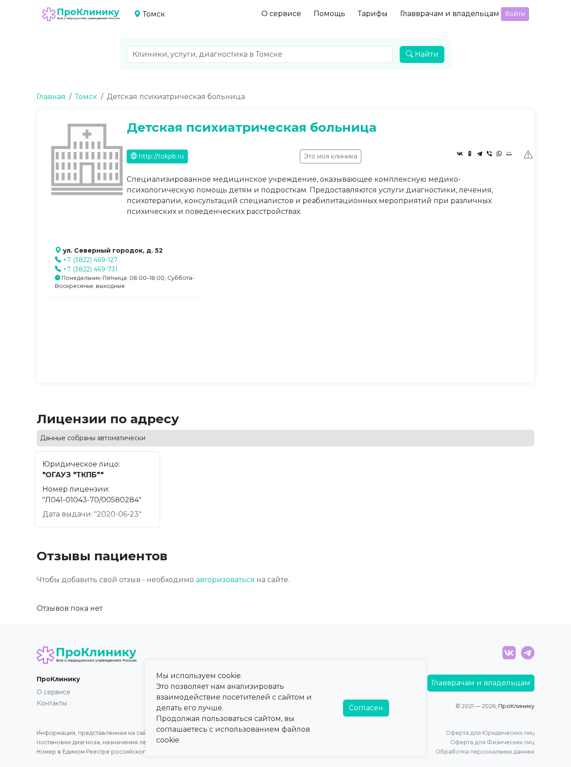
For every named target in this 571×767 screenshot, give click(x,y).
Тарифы (373, 13)
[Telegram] (480, 154)
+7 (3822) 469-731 (90, 269)
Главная (51, 96)
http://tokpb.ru (160, 156)
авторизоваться (225, 579)
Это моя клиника (330, 156)
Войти (515, 14)
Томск (86, 96)
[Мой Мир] (509, 154)
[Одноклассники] (470, 154)
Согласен (366, 708)
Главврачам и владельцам (449, 13)
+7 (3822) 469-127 (90, 260)
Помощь (329, 13)
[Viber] (489, 154)
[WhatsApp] (499, 154)
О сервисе (281, 13)
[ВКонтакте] (460, 154)
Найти (426, 54)
